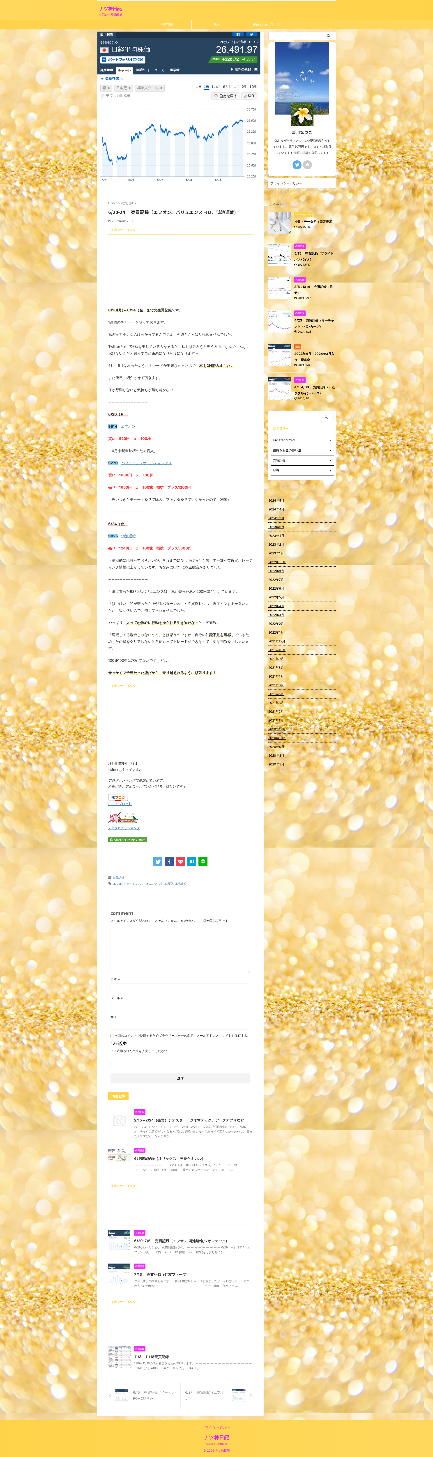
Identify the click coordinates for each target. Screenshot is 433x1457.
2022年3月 (276, 615)
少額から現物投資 (216, 1444)
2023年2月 (276, 544)
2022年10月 (277, 562)
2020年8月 (276, 755)
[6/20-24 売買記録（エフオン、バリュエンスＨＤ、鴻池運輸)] (191, 861)
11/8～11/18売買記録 (151, 1356)
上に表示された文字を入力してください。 (140, 1051)
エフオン (128, 426)
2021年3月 (276, 703)
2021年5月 (276, 694)
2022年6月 (276, 588)
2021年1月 (275, 720)
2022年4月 (276, 606)
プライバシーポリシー (286, 183)
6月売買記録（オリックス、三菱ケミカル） (169, 1158)
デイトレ (132, 883)
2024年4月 (276, 509)
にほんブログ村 (120, 804)
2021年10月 (277, 650)
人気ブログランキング (124, 828)
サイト (115, 1017)
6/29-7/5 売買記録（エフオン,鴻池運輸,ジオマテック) (180, 1241)
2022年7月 (276, 579)
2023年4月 (276, 536)
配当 (216, 24)
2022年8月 (276, 571)
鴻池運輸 (128, 536)
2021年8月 (276, 667)
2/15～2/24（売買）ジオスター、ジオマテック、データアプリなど (189, 1120)
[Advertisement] (180, 268)
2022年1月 (276, 632)
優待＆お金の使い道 (266, 24)
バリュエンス (149, 883)
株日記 (168, 883)
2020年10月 (277, 738)
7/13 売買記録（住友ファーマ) (161, 1274)
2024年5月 (276, 500)
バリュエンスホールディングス (146, 463)
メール (117, 998)
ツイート (275, 204)
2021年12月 (276, 641)
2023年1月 (276, 553)
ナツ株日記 (110, 8)
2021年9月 (276, 659)
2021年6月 (276, 685)
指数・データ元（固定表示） (314, 221)
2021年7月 (276, 676)
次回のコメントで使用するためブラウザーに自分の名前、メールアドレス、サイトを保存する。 (182, 1035)
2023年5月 (276, 527)
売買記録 (167, 24)
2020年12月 (277, 729)
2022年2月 (276, 623)
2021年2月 (276, 711)
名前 (115, 979)
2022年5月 (276, 597)
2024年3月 (276, 518)
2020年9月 (276, 747)
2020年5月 (276, 764)
